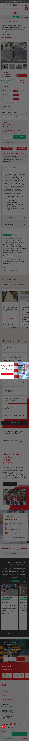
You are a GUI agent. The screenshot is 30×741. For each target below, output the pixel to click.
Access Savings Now (7, 373)
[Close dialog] (27, 363)
